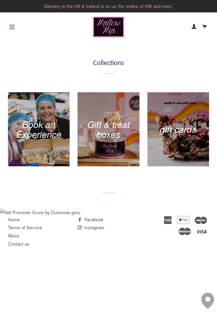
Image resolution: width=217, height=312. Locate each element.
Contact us (18, 243)
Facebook (93, 219)
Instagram (93, 227)
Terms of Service (25, 227)
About (13, 235)
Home (14, 219)
